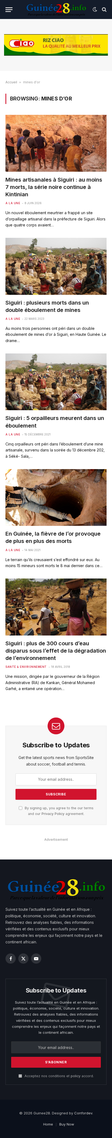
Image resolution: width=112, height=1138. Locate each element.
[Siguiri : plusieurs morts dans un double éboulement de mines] (56, 266)
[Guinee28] (56, 9)
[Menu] (9, 10)
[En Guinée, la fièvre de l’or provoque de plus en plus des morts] (56, 497)
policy (75, 1076)
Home (48, 1124)
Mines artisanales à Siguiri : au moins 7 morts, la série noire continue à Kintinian (53, 187)
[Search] (104, 10)
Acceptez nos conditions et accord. (58, 1076)
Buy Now (66, 1124)
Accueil (11, 82)
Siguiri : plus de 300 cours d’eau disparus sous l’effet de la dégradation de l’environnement (55, 650)
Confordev (83, 1113)
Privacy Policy (53, 814)
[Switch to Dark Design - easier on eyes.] (94, 9)
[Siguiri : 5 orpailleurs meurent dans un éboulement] (56, 381)
